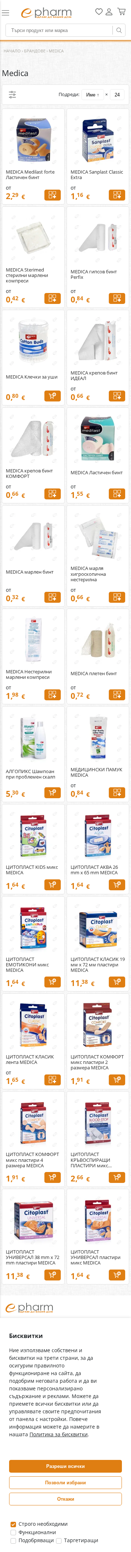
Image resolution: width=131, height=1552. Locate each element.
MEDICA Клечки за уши (31, 377)
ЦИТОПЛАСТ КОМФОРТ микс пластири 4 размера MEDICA (32, 1160)
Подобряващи (35, 1540)
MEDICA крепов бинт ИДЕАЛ (94, 375)
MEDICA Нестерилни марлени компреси (29, 674)
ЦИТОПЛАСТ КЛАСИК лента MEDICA (30, 1059)
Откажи (65, 1499)
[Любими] (99, 13)
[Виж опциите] (52, 195)
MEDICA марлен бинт (29, 572)
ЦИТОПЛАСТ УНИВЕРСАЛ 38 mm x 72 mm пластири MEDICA (32, 1257)
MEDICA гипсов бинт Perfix (94, 274)
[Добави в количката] (52, 396)
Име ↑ (92, 95)
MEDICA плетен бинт (94, 673)
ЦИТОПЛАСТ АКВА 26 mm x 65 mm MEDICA (94, 869)
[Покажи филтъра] (12, 95)
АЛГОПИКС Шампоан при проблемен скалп (30, 774)
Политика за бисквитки (58, 1434)
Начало (12, 51)
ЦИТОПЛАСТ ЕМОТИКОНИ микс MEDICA (27, 965)
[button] (8, 13)
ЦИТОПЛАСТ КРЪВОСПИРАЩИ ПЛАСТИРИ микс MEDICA (90, 1160)
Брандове (34, 51)
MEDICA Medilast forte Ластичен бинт (30, 174)
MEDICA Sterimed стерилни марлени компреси (27, 275)
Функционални (36, 1532)
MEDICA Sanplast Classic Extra (97, 174)
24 (117, 95)
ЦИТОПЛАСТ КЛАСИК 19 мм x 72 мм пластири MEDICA (98, 965)
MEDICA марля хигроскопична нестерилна (88, 574)
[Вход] (109, 14)
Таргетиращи (80, 1540)
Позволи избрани (65, 1482)
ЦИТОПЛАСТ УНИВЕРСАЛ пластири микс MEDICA (95, 1257)
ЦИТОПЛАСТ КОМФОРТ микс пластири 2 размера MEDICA (97, 1062)
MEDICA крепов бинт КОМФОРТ (29, 473)
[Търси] (119, 30)
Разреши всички (65, 1466)
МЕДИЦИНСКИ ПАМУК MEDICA (96, 772)
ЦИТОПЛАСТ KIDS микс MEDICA (32, 869)
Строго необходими (42, 1523)
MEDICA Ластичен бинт (97, 472)
